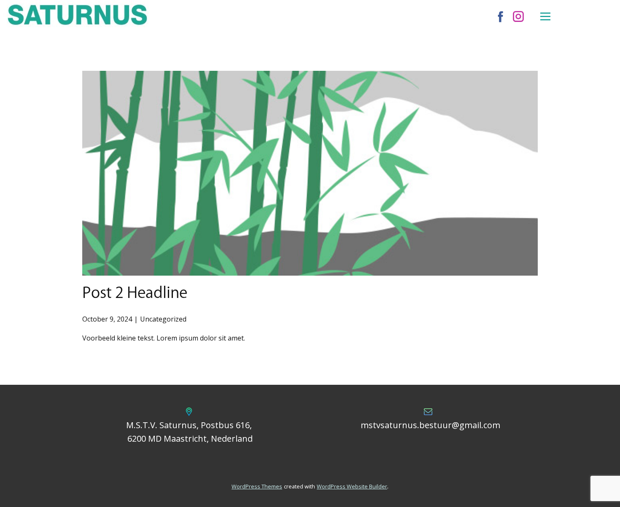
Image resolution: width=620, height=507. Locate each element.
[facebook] (500, 16)
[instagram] (518, 16)
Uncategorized (163, 319)
